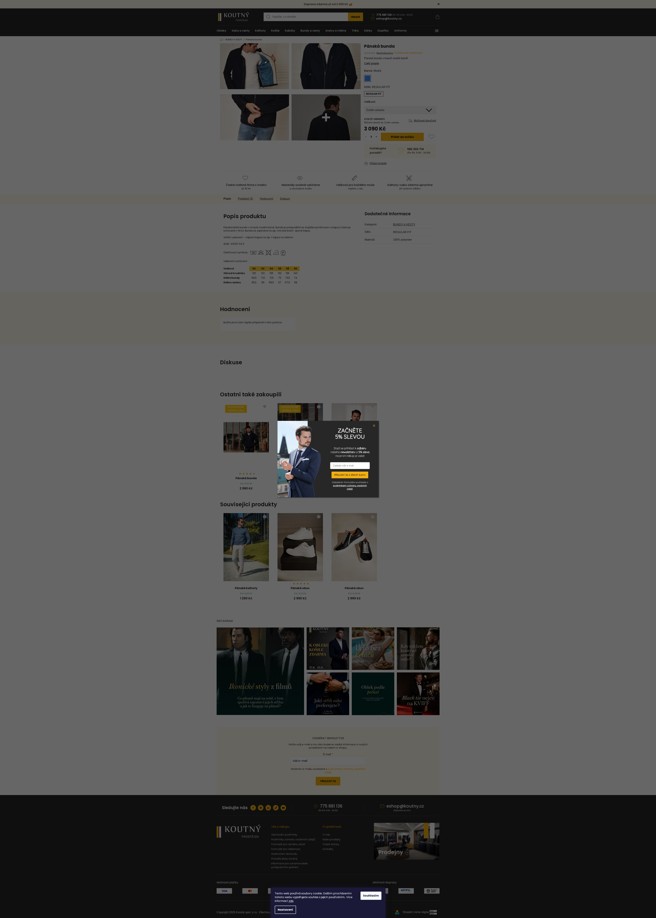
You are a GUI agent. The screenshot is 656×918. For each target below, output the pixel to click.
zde (291, 901)
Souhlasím (371, 896)
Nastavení (285, 910)
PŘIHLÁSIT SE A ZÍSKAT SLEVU (349, 474)
